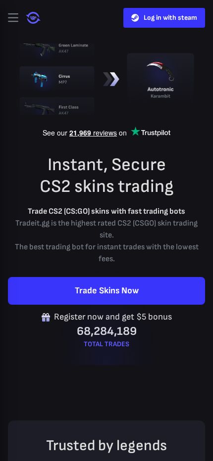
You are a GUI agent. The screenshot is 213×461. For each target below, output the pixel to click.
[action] (13, 18)
